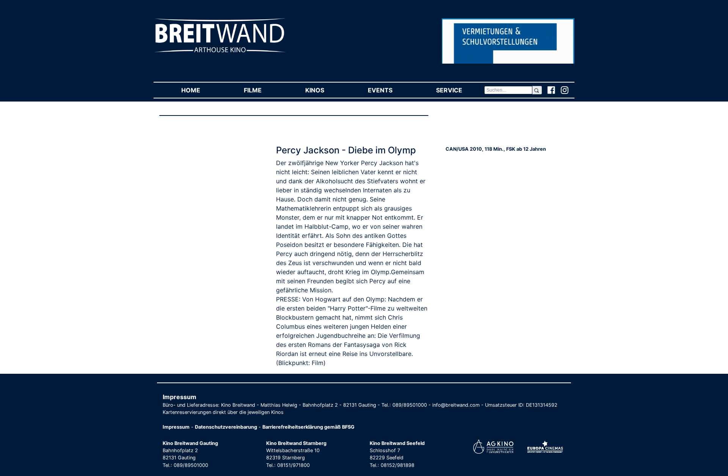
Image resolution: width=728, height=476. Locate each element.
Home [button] (201, 90)
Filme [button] (263, 90)
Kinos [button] (325, 90)
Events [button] (391, 90)
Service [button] (460, 90)
